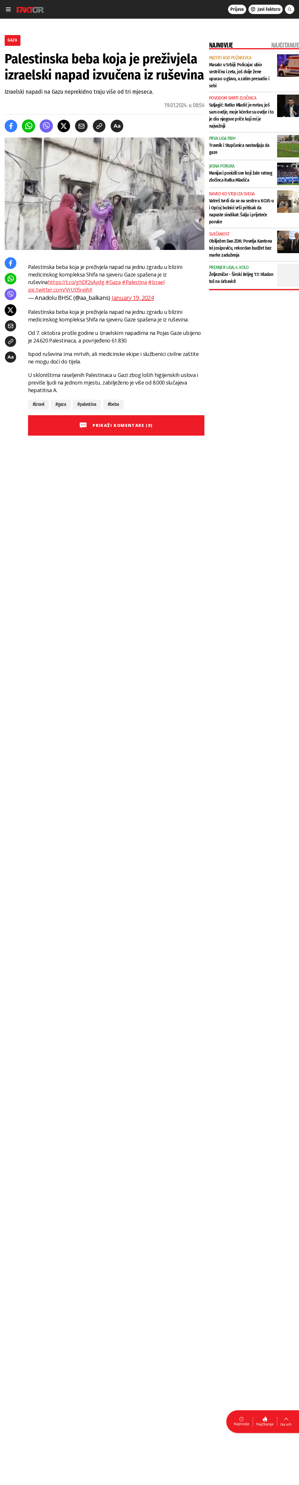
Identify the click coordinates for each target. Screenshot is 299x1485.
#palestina (86, 404)
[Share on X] (64, 126)
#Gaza (113, 282)
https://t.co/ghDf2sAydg (76, 282)
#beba (113, 404)
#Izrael (156, 282)
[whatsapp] (28, 126)
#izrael (38, 404)
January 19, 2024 (133, 298)
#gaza (60, 404)
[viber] (46, 126)
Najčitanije (265, 1424)
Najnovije (241, 1423)
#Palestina (134, 282)
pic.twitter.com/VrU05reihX (60, 289)
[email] (81, 126)
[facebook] (11, 126)
